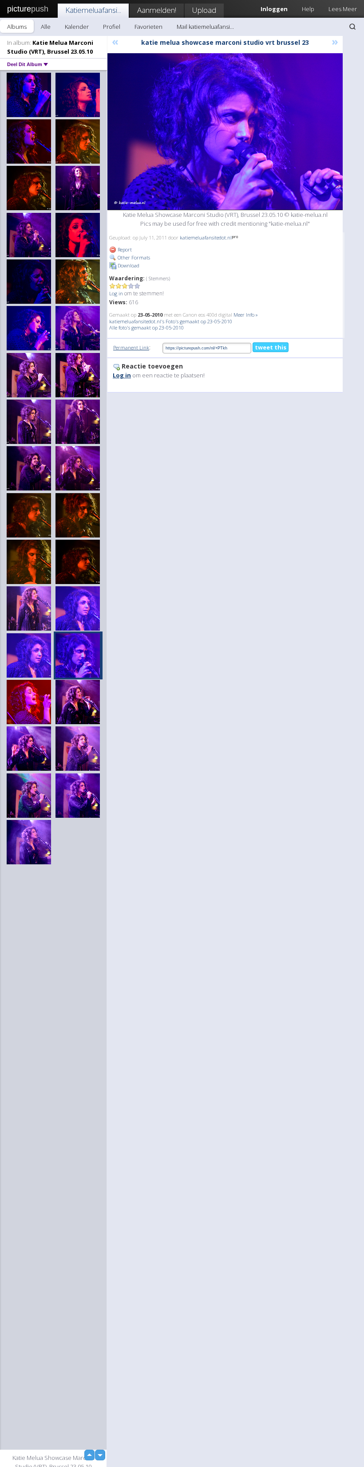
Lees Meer (342, 9)
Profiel (111, 27)
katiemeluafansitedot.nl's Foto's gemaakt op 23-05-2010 (170, 321)
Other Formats (133, 257)
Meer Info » (245, 314)
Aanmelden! (156, 10)
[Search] (352, 27)
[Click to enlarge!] (225, 131)
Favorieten (148, 27)
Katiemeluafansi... (93, 10)
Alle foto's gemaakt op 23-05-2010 (146, 327)
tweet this (270, 347)
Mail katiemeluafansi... (205, 27)
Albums (17, 27)
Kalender (77, 27)
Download (127, 265)
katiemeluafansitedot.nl (206, 237)
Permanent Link (131, 347)
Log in (116, 293)
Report (124, 249)
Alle (46, 27)
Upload (204, 10)
